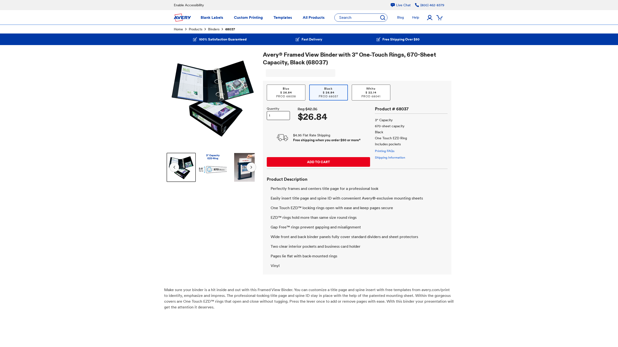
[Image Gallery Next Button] (252, 97)
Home (178, 29)
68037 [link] (230, 29)
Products (195, 29)
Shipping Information (390, 157)
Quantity (273, 108)
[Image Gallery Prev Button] (173, 97)
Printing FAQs (384, 151)
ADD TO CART (318, 162)
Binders (213, 29)
